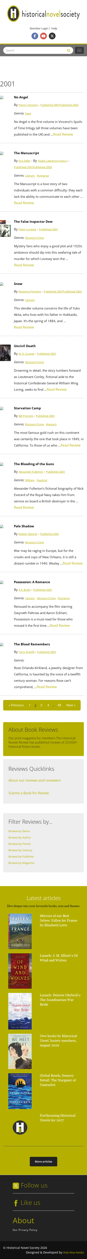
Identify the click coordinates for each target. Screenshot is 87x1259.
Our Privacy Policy (25, 1230)
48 (59, 705)
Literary (30, 175)
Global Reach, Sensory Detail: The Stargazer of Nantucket (58, 1080)
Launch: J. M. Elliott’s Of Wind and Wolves (58, 958)
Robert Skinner (28, 534)
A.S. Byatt (24, 590)
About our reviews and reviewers (34, 780)
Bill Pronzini (26, 416)
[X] (52, 36)
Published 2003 (68, 105)
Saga (28, 113)
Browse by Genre (19, 831)
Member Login (39, 28)
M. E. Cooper (26, 354)
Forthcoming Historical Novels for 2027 (58, 1117)
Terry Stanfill (26, 652)
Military (30, 480)
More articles (43, 1161)
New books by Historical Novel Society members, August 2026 (58, 1040)
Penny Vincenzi (28, 105)
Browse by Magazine (21, 863)
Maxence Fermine (30, 291)
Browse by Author (19, 837)
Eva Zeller (24, 161)
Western (51, 424)
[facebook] (34, 36)
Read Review (63, 134)
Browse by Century (20, 850)
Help (54, 28)
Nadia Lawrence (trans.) (52, 161)
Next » (70, 705)
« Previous (16, 705)
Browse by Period (19, 844)
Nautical (42, 480)
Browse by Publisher (21, 856)
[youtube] (43, 36)
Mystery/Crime (34, 238)
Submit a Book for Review (28, 793)
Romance (43, 175)
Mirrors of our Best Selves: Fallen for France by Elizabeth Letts (58, 920)
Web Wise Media (73, 1252)
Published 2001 (49, 105)
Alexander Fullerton (31, 472)
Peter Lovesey (27, 229)
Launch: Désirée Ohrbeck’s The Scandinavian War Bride (60, 999)
